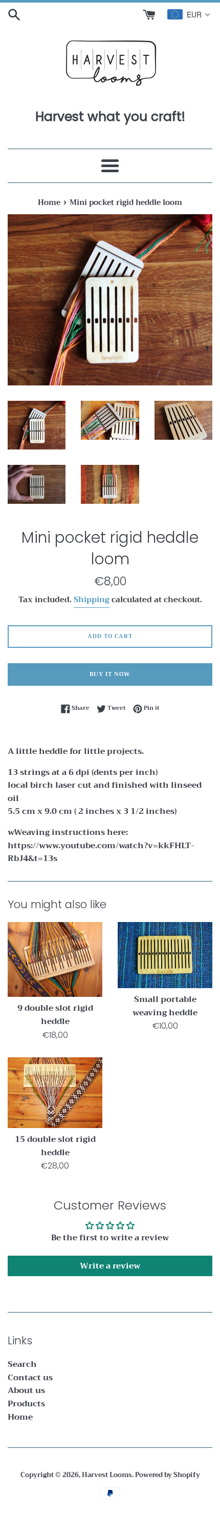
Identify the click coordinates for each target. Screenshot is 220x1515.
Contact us (30, 1377)
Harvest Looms (107, 1475)
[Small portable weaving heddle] (165, 955)
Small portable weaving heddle (165, 1006)
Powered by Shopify (167, 1475)
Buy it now (110, 674)
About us (26, 1390)
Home (20, 1417)
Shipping (91, 599)
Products (26, 1404)
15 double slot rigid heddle (55, 1146)
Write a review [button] (110, 1266)
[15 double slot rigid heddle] (55, 1092)
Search (22, 1364)
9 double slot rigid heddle (55, 1015)
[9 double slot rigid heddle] (55, 959)
